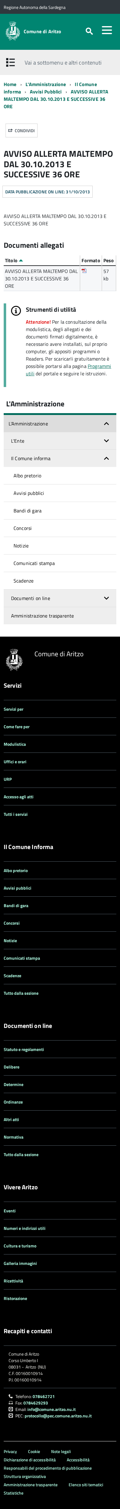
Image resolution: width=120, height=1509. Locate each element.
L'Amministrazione (46, 84)
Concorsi (23, 528)
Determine (13, 1084)
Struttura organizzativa (25, 1476)
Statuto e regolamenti (24, 1049)
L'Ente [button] (17, 440)
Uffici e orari (15, 761)
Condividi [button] (24, 130)
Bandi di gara (28, 510)
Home (10, 84)
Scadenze (24, 580)
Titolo (12, 260)
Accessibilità (78, 1459)
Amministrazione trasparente (42, 615)
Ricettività (13, 1281)
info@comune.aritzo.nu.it (51, 1409)
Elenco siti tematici (86, 1484)
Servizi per (13, 709)
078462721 (44, 1396)
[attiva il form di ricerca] (89, 31)
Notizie (21, 545)
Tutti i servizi (16, 814)
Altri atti (11, 1119)
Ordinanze (13, 1102)
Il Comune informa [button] (30, 458)
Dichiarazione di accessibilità (30, 1459)
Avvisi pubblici (29, 493)
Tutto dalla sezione (21, 993)
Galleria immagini (20, 1263)
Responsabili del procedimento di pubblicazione (48, 1468)
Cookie (34, 1451)
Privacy (10, 1451)
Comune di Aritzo (43, 31)
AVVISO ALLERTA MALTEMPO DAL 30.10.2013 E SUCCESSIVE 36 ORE (56, 99)
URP (8, 779)
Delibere (11, 1067)
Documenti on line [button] (30, 598)
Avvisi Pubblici (46, 91)
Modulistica (15, 744)
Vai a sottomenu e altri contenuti (63, 62)
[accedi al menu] (107, 30)
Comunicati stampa (34, 563)
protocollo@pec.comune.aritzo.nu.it (58, 1415)
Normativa (13, 1137)
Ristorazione (15, 1298)
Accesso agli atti (19, 796)
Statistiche (13, 1493)
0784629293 (35, 1403)
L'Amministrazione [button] (28, 423)
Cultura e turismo (20, 1245)
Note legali (61, 1451)
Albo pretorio (27, 475)
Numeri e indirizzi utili (25, 1228)
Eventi (10, 1210)
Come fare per (17, 726)
